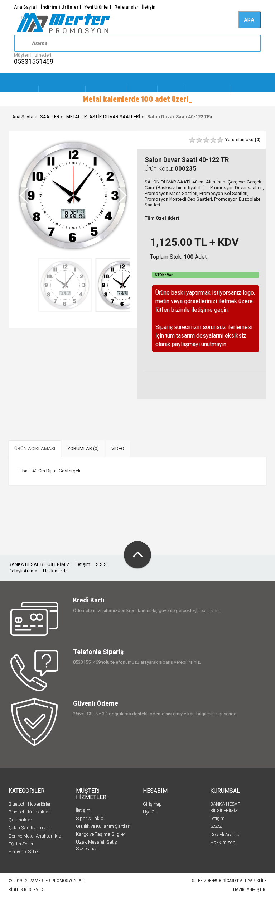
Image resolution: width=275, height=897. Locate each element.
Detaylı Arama (23, 570)
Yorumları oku (243, 139)
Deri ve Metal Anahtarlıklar (36, 836)
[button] (122, 195)
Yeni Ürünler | (98, 7)
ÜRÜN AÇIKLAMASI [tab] (34, 448)
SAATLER (49, 116)
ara (249, 20)
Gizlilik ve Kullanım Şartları (103, 826)
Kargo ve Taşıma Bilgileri (101, 834)
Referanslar (126, 7)
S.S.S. (102, 564)
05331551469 (33, 61)
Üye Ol (149, 812)
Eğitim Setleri (22, 843)
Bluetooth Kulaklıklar (29, 812)
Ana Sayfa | (25, 7)
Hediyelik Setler (24, 851)
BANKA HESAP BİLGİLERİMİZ (39, 564)
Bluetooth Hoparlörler (30, 804)
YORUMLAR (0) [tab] (83, 448)
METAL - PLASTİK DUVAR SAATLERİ (103, 116)
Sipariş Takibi (90, 818)
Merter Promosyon (56, 880)
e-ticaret (229, 880)
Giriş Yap (152, 804)
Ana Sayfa (22, 116)
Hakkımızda (55, 570)
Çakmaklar (20, 819)
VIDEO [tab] (117, 448)
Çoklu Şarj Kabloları (29, 827)
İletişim (149, 7)
